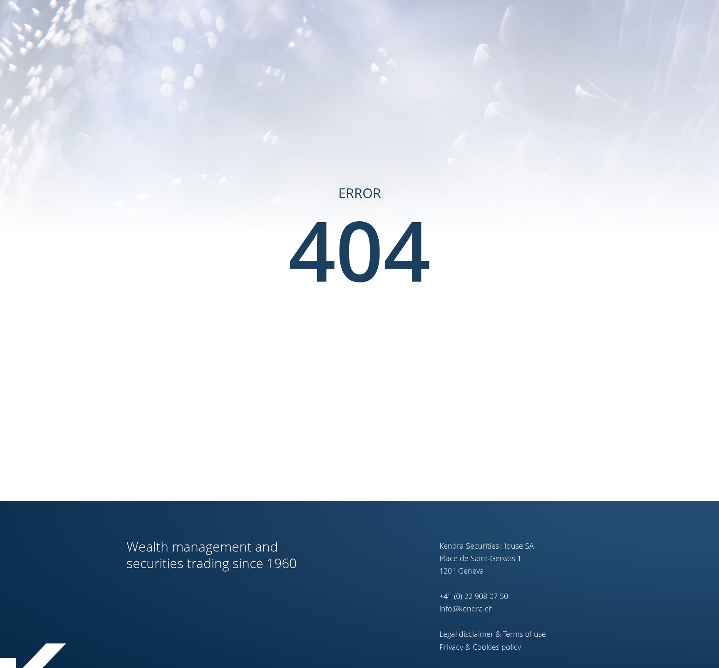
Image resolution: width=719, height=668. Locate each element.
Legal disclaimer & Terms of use (492, 634)
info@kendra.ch (466, 609)
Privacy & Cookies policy (480, 647)
